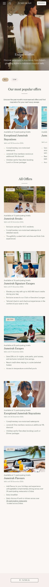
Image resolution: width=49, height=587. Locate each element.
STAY (15, 79)
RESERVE (41, 3)
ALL (5, 79)
